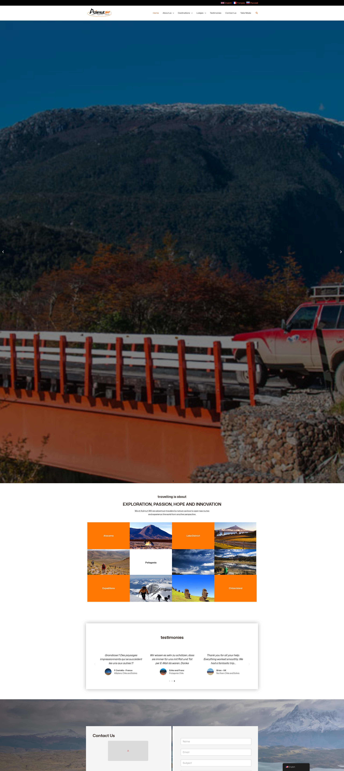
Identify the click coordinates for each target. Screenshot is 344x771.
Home (156, 13)
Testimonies (215, 13)
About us (167, 13)
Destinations (184, 13)
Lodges (200, 13)
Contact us (230, 13)
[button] (172, 13)
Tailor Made (245, 13)
